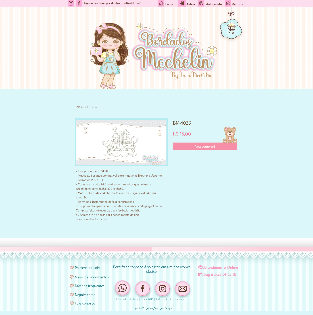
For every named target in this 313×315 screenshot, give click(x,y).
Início (79, 107)
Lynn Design (165, 308)
